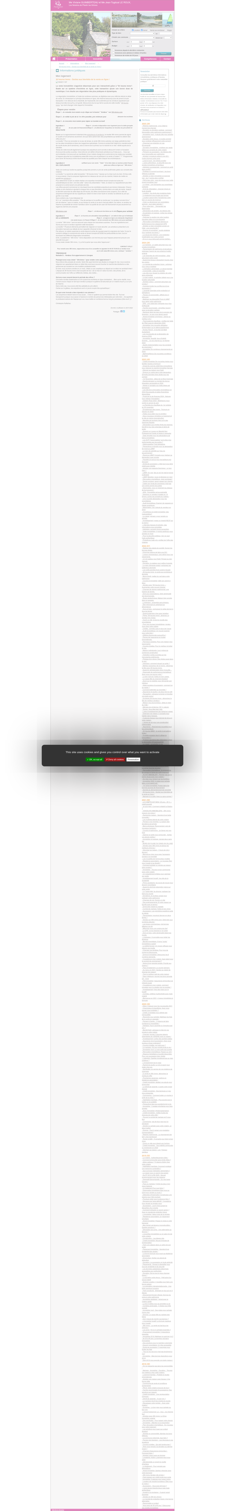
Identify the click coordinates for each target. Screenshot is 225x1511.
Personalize (133, 759)
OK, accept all (95, 759)
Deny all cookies (116, 759)
